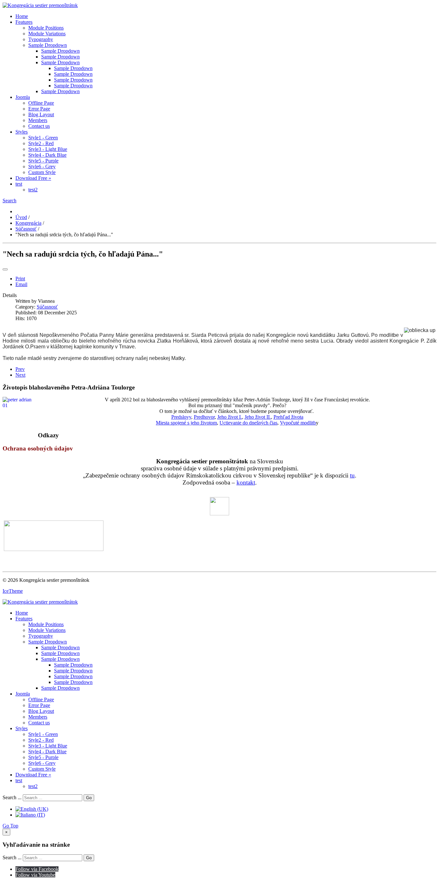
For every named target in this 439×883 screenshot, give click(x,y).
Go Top (10, 825)
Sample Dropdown (47, 45)
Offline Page (41, 103)
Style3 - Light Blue (47, 149)
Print (20, 278)
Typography (40, 39)
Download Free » (33, 178)
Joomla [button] (22, 97)
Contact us (39, 126)
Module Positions (46, 28)
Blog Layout (41, 114)
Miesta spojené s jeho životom (186, 422)
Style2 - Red (41, 143)
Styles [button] (21, 132)
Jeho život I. (229, 417)
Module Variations (47, 33)
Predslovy (181, 417)
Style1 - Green (43, 137)
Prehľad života (288, 417)
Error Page (39, 108)
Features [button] (23, 22)
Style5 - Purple (43, 160)
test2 (33, 189)
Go (89, 797)
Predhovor (204, 417)
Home (21, 16)
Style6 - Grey (42, 166)
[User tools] (5, 269)
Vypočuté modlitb (298, 422)
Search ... (12, 797)
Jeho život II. (258, 417)
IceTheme (13, 591)
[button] (9, 200)
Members (37, 120)
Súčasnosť (47, 307)
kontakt (246, 482)
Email (21, 284)
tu (352, 475)
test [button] (18, 184)
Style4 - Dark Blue (47, 155)
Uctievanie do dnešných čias (248, 422)
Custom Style (42, 172)
